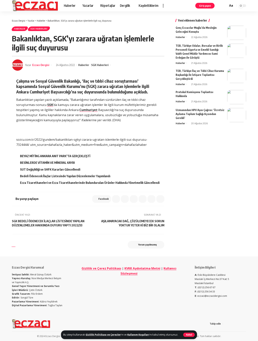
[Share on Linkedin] (134, 199)
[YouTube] (235, 323)
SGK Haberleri (38, 29)
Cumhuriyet (88, 110)
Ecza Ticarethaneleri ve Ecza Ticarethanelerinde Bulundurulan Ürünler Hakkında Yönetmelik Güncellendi (90, 183)
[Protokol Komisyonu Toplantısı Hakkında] (236, 97)
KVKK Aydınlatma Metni (142, 268)
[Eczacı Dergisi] (35, 5)
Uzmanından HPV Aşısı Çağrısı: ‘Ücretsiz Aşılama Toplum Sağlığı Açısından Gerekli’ (200, 114)
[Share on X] (116, 199)
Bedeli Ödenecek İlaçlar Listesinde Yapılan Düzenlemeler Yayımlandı (65, 176)
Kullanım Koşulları (138, 334)
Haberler (19, 29)
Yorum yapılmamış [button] (147, 244)
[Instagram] (239, 323)
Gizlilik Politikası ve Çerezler (103, 334)
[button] (189, 335)
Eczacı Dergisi (40, 65)
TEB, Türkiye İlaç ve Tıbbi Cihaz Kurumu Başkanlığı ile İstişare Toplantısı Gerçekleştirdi (200, 74)
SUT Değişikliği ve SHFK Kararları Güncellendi (50, 169)
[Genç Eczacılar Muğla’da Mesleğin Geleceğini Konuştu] (236, 33)
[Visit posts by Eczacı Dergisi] (17, 65)
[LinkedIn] (244, 323)
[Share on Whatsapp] (125, 199)
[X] (230, 323)
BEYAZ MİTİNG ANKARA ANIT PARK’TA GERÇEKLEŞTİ (55, 156)
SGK (50, 105)
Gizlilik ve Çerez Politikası (101, 268)
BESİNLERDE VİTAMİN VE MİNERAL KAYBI (47, 163)
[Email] (143, 199)
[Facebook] (226, 323)
